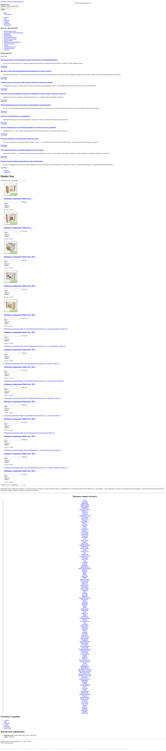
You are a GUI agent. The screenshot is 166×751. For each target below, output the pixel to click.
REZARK (85, 602)
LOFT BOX (84, 559)
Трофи (85, 689)
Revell (85, 601)
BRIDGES (85, 511)
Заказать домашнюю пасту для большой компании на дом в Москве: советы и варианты (28, 127)
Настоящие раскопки (85, 671)
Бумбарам (85, 640)
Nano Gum (85, 582)
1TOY (85, 500)
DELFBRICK (85, 522)
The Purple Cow (84, 621)
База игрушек (85, 638)
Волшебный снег (85, 641)
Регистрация (8, 14)
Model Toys (84, 576)
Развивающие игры (10, 46)
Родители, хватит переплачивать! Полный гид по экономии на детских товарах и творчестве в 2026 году (33, 93)
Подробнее (4, 66)
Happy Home (84, 540)
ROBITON (85, 604)
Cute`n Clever (85, 518)
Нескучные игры (85, 672)
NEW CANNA (84, 588)
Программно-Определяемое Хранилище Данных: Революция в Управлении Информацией (29, 60)
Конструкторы (8, 40)
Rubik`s (85, 605)
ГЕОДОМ (85, 644)
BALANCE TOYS (84, 509)
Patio (84, 591)
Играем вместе (84, 654)
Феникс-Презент (85, 697)
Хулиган (84, 700)
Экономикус (84, 710)
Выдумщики (84, 643)
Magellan (84, 563)
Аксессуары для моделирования (13, 32)
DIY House (85, 525)
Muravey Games (84, 579)
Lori (85, 560)
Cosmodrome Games (85, 515)
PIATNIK (84, 593)
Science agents (85, 609)
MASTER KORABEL (84, 568)
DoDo (84, 526)
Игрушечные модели (10, 37)
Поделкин (85, 677)
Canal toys (85, 512)
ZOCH (85, 630)
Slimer (85, 615)
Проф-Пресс (84, 680)
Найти (2, 9)
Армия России (84, 636)
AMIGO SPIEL (84, 504)
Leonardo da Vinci (85, 556)
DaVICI (84, 520)
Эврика (85, 705)
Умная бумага (85, 691)
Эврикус (84, 706)
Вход (5, 12)
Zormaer (84, 632)
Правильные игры (84, 678)
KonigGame (84, 554)
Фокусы (6, 49)
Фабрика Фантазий (84, 694)
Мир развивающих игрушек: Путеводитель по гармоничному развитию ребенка (26, 105)
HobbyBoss (85, 546)
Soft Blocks (85, 616)
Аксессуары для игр (10, 31)
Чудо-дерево (84, 703)
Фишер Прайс (85, 699)
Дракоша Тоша (84, 650)
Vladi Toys (85, 627)
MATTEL (84, 570)
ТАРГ (84, 686)
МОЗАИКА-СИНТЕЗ (84, 669)
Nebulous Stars (85, 585)
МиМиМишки (84, 666)
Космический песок (85, 660)
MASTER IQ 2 (84, 567)
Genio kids (85, 535)
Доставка (7, 20)
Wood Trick (85, 629)
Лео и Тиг (85, 664)
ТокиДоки (85, 688)
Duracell (84, 528)
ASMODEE (84, 508)
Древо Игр (85, 652)
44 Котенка (84, 503)
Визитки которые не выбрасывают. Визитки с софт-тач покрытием (22, 161)
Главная (6, 17)
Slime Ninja (85, 613)
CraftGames (84, 517)
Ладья (84, 663)
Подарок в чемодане (85, 675)
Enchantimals (84, 532)
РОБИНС (85, 682)
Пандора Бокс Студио (84, 674)
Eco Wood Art (85, 529)
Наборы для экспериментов (12, 42)
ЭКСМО (84, 711)
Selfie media (84, 610)
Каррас (85, 655)
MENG (85, 573)
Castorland (85, 514)
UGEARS (85, 624)
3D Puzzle (85, 501)
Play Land (85, 595)
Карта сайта (7, 25)
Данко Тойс (84, 647)
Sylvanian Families (85, 618)
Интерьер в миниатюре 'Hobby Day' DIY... (20, 257)
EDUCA (84, 531)
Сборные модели (9, 48)
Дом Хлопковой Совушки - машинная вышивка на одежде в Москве (22, 150)
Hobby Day (7, 172)
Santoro (85, 607)
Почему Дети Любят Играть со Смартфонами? (15, 116)
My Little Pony (85, 581)
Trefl (84, 623)
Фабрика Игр (85, 692)
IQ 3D (85, 549)
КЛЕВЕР (84, 657)
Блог (5, 18)
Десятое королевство (85, 649)
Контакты (7, 23)
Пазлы (6, 45)
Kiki (85, 553)
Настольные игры (9, 43)
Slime (84, 612)
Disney (85, 523)
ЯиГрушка (85, 713)
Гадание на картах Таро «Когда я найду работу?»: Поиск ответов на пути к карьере (27, 82)
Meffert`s (84, 571)
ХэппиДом (85, 702)
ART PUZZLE (85, 506)
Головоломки (8, 36)
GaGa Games (84, 534)
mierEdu (84, 574)
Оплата (6, 22)
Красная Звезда (84, 661)
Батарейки (7, 34)
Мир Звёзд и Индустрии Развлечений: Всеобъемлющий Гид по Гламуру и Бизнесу (26, 71)
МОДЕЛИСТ (85, 668)
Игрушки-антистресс (10, 39)
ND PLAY (85, 584)
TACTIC (84, 619)
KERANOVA (85, 551)
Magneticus (85, 565)
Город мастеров (84, 646)
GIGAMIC (85, 537)
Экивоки (84, 708)
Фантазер (84, 696)
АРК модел (84, 635)
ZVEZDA (85, 633)
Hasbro (85, 542)
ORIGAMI (85, 590)
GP (85, 539)
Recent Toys (84, 599)
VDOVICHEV (84, 626)
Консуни (84, 658)
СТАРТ (85, 683)
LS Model (84, 562)
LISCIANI (85, 557)
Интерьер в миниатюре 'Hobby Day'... (18, 198)
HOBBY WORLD (85, 545)
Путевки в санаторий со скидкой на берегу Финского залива (19, 138)
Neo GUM (85, 587)
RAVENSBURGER (84, 598)
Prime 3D (84, 596)
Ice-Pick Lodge (85, 548)
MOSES (84, 577)
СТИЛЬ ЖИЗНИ (85, 685)
